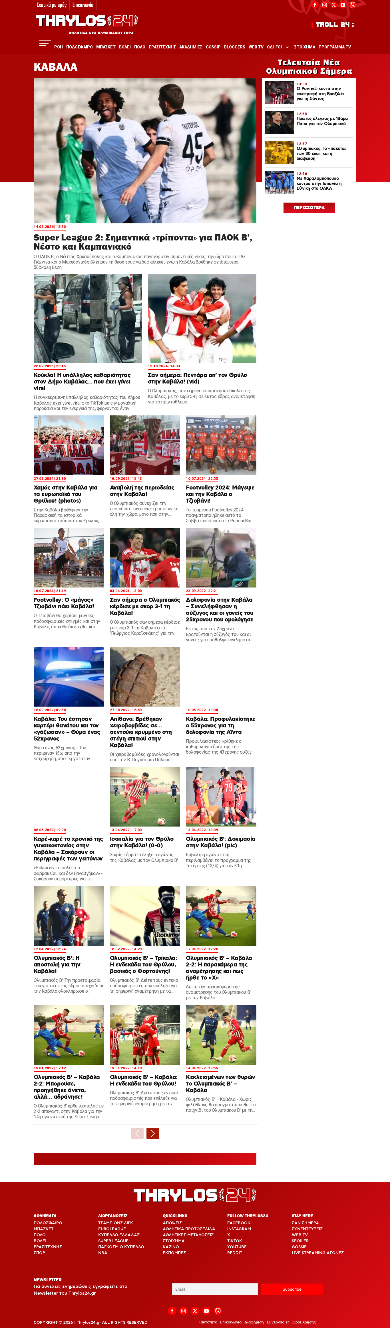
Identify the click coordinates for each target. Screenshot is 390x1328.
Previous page (137, 1133)
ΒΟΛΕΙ (40, 1241)
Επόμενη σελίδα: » (152, 1133)
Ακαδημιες (190, 47)
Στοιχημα (304, 47)
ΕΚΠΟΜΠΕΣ (174, 1253)
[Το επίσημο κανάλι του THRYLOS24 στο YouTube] (343, 4)
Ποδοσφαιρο (79, 47)
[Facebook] (315, 4)
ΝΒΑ (102, 1253)
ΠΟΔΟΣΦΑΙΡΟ (48, 1223)
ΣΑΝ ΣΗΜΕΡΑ (305, 1223)
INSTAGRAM (239, 1229)
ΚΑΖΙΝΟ (171, 1247)
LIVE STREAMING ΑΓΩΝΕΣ (318, 1253)
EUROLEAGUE (112, 1229)
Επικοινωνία (83, 4)
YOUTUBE (237, 1247)
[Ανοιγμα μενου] (45, 43)
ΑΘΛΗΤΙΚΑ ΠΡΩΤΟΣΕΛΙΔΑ (189, 1229)
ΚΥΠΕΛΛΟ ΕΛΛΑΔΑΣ (119, 1235)
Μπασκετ (106, 47)
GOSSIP (299, 1247)
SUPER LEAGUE (113, 1241)
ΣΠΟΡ (39, 1253)
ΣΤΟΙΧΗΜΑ (174, 1241)
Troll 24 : (335, 24)
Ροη (58, 47)
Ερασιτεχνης (162, 47)
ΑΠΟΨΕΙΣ (172, 1223)
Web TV (256, 47)
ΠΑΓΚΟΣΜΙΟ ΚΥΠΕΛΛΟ (121, 1247)
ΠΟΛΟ (40, 1235)
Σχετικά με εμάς (52, 4)
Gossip (213, 47)
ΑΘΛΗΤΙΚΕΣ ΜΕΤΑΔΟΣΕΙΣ (188, 1235)
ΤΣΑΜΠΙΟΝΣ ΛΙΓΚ (115, 1223)
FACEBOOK (238, 1223)
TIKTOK (234, 1241)
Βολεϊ (125, 47)
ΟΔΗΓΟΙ (274, 47)
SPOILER (300, 1241)
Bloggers (234, 47)
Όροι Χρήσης (304, 1322)
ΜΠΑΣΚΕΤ (43, 1229)
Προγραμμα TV (335, 47)
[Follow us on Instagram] (324, 4)
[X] (333, 5)
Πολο (139, 47)
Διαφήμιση (254, 1322)
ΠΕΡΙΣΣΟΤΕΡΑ (309, 208)
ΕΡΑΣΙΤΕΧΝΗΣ (48, 1247)
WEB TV (300, 1235)
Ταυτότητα (208, 1322)
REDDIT (234, 1253)
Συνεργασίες (278, 1322)
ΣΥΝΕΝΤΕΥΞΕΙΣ (307, 1229)
